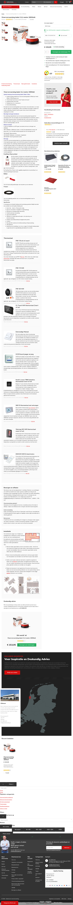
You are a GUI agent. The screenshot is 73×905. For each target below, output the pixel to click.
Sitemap (13, 870)
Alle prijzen (18, 829)
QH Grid (45, 6)
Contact (27, 2)
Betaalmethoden (15, 865)
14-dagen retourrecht (66, 836)
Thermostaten (6, 9)
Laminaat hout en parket (38, 880)
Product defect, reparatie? (17, 878)
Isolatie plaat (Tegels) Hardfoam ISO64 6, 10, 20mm (49, 166)
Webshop (37, 860)
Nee (48, 902)
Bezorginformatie (26, 84)
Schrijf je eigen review (60, 143)
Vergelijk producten (30, 872)
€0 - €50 (28, 829)
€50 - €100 (38, 829)
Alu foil (66, 6)
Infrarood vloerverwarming (56, 6)
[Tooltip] (56, 58)
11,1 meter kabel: (48, 23)
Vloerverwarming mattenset (6, 797)
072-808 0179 (16, 850)
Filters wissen (6, 833)
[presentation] (40, 37)
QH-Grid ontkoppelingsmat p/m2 (50, 188)
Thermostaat (16, 84)
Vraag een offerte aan (10, 903)
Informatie (14, 9)
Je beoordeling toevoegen (21, 19)
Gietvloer (37, 877)
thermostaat (6, 258)
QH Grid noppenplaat (5, 802)
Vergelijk (7, 773)
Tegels (37, 871)
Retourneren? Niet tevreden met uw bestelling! (18, 884)
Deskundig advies (6, 85)
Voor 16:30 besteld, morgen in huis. (11, 836)
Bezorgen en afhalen (16, 890)
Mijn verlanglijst (30, 868)
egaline (8, 573)
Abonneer (66, 847)
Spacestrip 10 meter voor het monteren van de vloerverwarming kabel (64, 166)
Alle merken (6, 826)
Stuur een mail (53, 102)
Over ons (14, 860)
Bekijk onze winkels (12, 672)
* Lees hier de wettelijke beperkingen (53, 850)
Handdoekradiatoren (4, 806)
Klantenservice (15, 867)
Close (1, 790)
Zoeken (55, 2)
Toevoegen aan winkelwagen (26, 645)
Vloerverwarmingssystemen (18, 881)
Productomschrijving (7, 84)
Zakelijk (13, 887)
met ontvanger (32, 407)
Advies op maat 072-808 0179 (40, 836)
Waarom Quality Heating (39, 863)
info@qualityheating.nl (16, 851)
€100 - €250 (50, 829)
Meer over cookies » (58, 902)
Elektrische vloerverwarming (12, 898)
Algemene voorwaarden (17, 862)
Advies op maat (3, 808)
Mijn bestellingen (30, 864)
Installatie (34, 84)
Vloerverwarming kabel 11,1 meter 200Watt (9, 758)
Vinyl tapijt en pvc (38, 874)
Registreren (30, 861)
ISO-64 (15, 561)
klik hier (22, 257)
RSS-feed (64, 898)
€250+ (60, 829)
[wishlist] (67, 2)
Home (3, 14)
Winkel (33, 6)
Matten (39, 6)
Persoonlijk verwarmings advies (17, 875)
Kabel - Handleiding (48, 114)
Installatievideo (47, 117)
